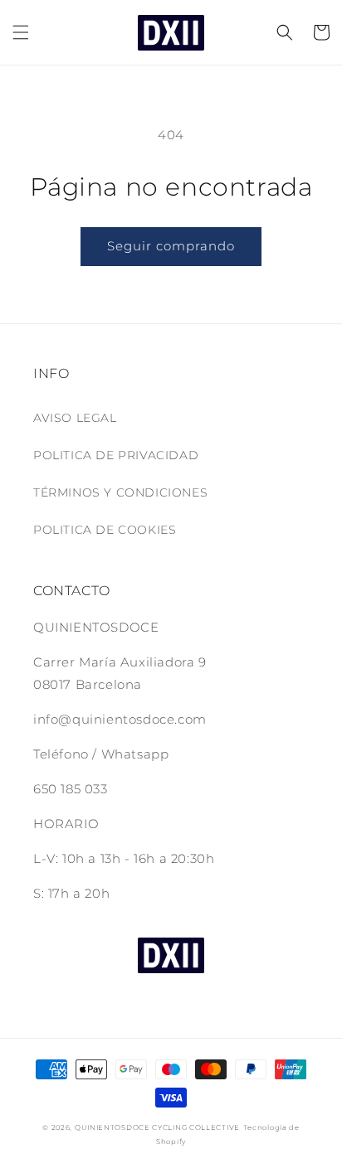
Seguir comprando (171, 246)
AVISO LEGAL (75, 417)
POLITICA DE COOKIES (104, 529)
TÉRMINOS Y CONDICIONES (120, 492)
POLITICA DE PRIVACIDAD (115, 455)
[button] (20, 32)
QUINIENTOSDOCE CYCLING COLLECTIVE (157, 1127)
